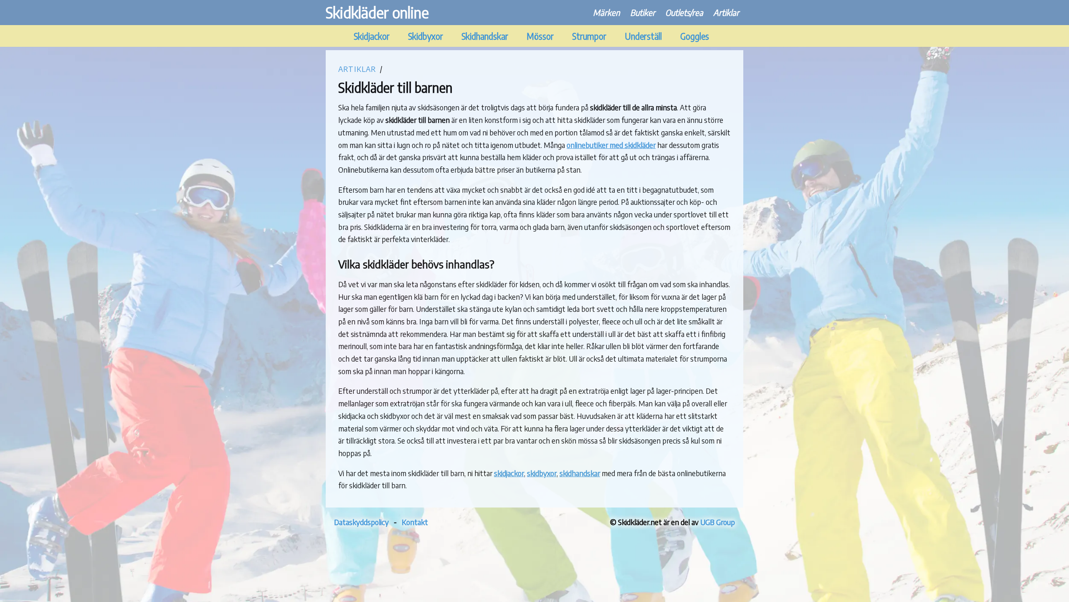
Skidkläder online (377, 12)
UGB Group (717, 522)
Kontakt (415, 522)
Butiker (642, 12)
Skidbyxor (425, 36)
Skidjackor (372, 36)
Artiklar (726, 12)
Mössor (540, 36)
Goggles (694, 36)
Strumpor (589, 36)
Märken (606, 12)
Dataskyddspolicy (361, 522)
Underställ (643, 36)
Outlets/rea (684, 12)
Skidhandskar (484, 36)
